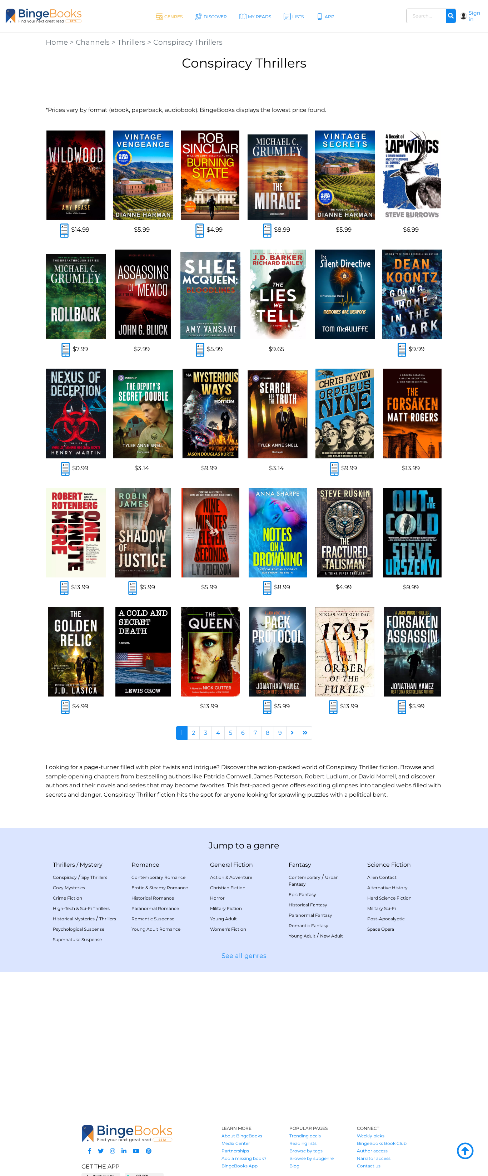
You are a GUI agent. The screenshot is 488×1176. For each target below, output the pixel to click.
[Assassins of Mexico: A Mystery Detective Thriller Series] (143, 294)
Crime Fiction (67, 898)
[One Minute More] (76, 532)
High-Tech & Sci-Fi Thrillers (81, 908)
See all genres (244, 956)
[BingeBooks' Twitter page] (101, 1151)
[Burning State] (210, 175)
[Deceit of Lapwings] (412, 175)
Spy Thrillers (94, 877)
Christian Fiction (227, 887)
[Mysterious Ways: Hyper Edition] (210, 413)
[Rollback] (76, 294)
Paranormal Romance (155, 908)
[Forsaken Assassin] (412, 652)
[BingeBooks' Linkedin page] (123, 1151)
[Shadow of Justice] (143, 532)
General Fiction (231, 864)
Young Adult (223, 918)
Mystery (91, 864)
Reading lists (303, 1143)
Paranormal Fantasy (310, 915)
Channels (93, 42)
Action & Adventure (231, 877)
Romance (145, 864)
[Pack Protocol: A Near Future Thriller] (278, 652)
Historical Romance (152, 898)
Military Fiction (226, 908)
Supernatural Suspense (77, 939)
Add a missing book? (244, 1158)
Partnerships (235, 1150)
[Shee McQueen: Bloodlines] (210, 294)
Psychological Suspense (78, 929)
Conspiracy (65, 877)
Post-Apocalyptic (386, 918)
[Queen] (210, 652)
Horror (217, 898)
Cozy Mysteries (69, 887)
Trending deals (305, 1135)
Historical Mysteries (74, 918)
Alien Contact (382, 877)
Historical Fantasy (308, 904)
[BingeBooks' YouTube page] (136, 1151)
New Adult (331, 936)
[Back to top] (465, 1151)
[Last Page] (305, 733)
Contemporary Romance (158, 877)
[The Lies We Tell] (278, 294)
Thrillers (131, 42)
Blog (294, 1165)
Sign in (474, 16)
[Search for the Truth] (278, 413)
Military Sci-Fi (381, 908)
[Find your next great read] (43, 16)
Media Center (235, 1143)
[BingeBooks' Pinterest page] (148, 1151)
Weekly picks (370, 1135)
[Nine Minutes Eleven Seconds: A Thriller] (210, 532)
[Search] (451, 16)
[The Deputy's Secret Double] (143, 413)
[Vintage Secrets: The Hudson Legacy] (345, 175)
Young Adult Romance (155, 929)
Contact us (368, 1165)
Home (57, 42)
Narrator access (373, 1158)
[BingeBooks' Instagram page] (112, 1151)
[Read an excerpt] (64, 231)
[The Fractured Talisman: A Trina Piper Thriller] (345, 532)
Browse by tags (306, 1150)
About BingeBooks (241, 1135)
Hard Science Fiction (389, 898)
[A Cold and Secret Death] (143, 652)
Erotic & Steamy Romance (159, 887)
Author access (372, 1150)
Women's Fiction (228, 929)
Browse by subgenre (311, 1158)
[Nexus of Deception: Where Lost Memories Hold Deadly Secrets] (76, 413)
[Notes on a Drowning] (278, 532)
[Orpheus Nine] (345, 413)
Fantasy (300, 864)
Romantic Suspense (152, 918)
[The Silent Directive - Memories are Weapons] (345, 294)
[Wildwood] (76, 175)
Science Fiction (389, 864)
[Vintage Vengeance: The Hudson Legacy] (143, 175)
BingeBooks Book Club (382, 1143)
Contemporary (304, 877)
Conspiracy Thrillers (188, 42)
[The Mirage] (278, 175)
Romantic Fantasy (308, 925)
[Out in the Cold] (412, 532)
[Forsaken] (412, 413)
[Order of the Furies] (345, 652)
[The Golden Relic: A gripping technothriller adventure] (76, 652)
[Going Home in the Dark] (412, 294)
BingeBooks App (239, 1165)
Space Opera (380, 929)
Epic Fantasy (302, 894)
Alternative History (387, 887)
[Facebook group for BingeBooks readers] (89, 1151)
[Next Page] (292, 733)
